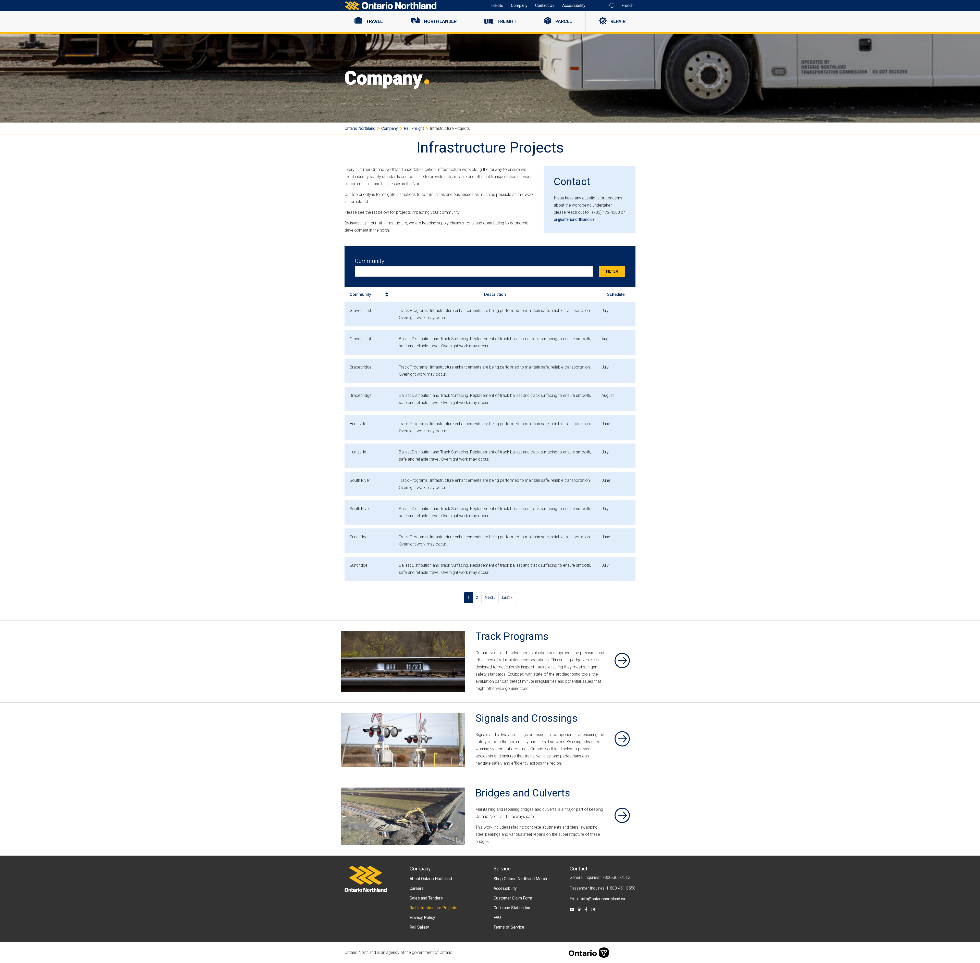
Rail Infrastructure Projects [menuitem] (433, 907)
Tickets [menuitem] (496, 5)
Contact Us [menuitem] (545, 5)
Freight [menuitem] (507, 21)
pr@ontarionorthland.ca (574, 219)
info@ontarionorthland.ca (603, 898)
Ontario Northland (360, 128)
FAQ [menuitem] (497, 917)
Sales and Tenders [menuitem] (426, 898)
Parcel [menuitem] (563, 21)
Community (369, 261)
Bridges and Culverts (522, 793)
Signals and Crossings (526, 718)
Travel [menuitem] (374, 21)
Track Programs (511, 636)
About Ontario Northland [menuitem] (431, 878)
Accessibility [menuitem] (573, 5)
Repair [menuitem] (618, 21)
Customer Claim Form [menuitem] (513, 898)
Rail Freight (414, 128)
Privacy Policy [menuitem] (422, 917)
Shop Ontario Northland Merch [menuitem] (520, 878)
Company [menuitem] (519, 5)
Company (389, 128)
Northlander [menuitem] (440, 21)
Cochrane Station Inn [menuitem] (512, 907)
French (627, 5)
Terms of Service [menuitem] (509, 927)
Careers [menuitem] (417, 888)
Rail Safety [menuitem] (419, 927)
